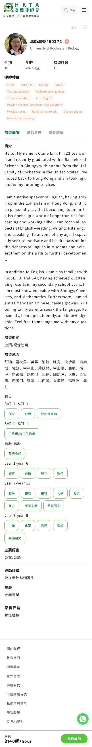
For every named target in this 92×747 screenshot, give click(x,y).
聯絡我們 (13, 685)
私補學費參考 (17, 703)
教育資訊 (13, 657)
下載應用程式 (17, 694)
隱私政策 (13, 712)
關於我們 (13, 648)
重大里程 (13, 676)
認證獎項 (13, 667)
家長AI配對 (15, 721)
